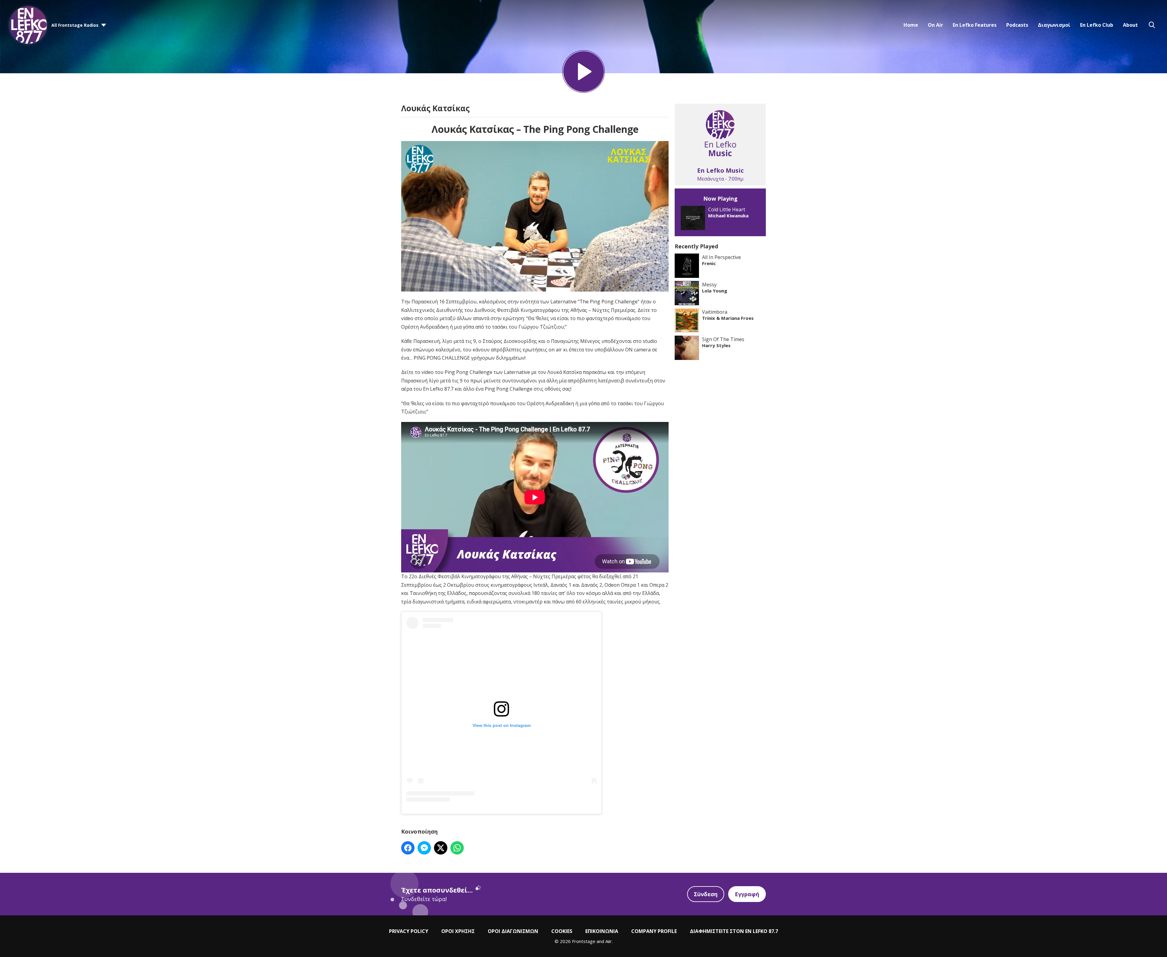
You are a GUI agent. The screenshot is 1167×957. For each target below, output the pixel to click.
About (1130, 25)
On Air (935, 25)
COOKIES (561, 931)
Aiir (608, 941)
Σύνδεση (706, 894)
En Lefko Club (1096, 25)
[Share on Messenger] (424, 848)
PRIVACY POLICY (408, 931)
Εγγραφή (747, 894)
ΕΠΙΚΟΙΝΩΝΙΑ (601, 931)
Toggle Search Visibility (1152, 25)
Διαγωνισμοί (1054, 25)
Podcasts (1017, 25)
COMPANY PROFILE (654, 931)
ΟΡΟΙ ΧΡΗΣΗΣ (458, 931)
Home (911, 25)
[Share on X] (440, 848)
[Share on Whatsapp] (457, 848)
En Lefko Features (975, 25)
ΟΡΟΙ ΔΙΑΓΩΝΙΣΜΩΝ (513, 931)
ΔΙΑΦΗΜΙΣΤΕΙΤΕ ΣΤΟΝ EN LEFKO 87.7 (734, 931)
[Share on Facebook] (408, 848)
